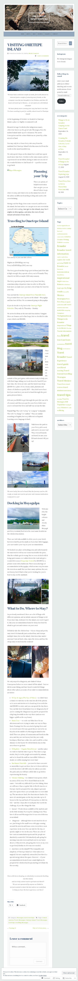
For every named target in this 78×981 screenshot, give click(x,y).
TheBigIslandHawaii (64, 316)
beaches (59, 225)
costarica (67, 237)
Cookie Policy (43, 975)
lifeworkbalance (66, 284)
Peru (67, 299)
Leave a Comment (43, 56)
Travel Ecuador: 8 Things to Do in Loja (64, 161)
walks (69, 407)
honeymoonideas (63, 272)
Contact (55, 34)
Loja (58, 288)
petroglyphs (67, 302)
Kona (59, 284)
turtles (59, 407)
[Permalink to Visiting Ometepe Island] (28, 75)
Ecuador (61, 246)
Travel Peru (61, 384)
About (28, 34)
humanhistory (60, 275)
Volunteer (64, 408)
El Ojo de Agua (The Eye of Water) (24, 698)
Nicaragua (20, 918)
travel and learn (63, 340)
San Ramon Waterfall (19, 763)
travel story (67, 391)
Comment (39, 961)
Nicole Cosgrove (34, 53)
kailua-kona (65, 281)
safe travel (67, 305)
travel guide (63, 364)
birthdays (59, 228)
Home (22, 34)
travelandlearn (61, 344)
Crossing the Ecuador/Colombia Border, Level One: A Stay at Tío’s (64, 143)
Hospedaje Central (27, 561)
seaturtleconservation (62, 307)
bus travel (59, 231)
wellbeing (60, 410)
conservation (60, 237)
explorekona (64, 257)
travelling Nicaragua (21, 922)
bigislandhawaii (66, 225)
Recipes (40, 34)
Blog (34, 34)
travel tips (31, 918)
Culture (60, 242)
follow (61, 101)
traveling (60, 371)
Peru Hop (60, 302)
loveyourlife (66, 292)
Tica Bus (69, 328)
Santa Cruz (16, 721)
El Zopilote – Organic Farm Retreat (24, 749)
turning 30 (68, 404)
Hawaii (66, 266)
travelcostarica (66, 348)
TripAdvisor (61, 405)
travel (25, 918)
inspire (59, 281)
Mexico (60, 295)
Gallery (47, 34)
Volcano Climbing (18, 778)
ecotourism (66, 242)
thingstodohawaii (61, 325)
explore (59, 257)
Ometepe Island (31, 920)
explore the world (63, 260)
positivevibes (60, 304)
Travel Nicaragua (41, 920)
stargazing (67, 310)
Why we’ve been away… (40, 928)
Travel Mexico (64, 380)
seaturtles (60, 310)
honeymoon (60, 269)
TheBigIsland (60, 313)
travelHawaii (61, 367)
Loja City (64, 288)
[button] (24, 591)
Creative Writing (63, 240)
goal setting (60, 263)
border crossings (66, 228)
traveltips (59, 399)
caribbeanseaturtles (62, 234)
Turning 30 (12, 928)
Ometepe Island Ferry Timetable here (32, 295)
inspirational (63, 278)
